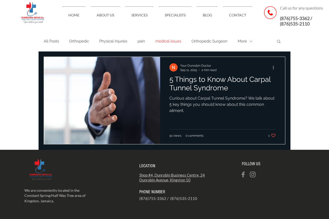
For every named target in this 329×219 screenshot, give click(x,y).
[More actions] (275, 67)
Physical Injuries (113, 41)
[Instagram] (253, 174)
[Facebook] (243, 174)
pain (141, 41)
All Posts (51, 41)
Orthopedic (79, 41)
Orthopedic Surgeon (209, 41)
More (242, 41)
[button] (278, 42)
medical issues (168, 41)
